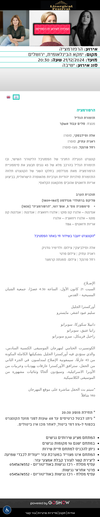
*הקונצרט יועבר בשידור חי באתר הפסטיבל (64, 236)
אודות (71, 512)
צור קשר (30, 512)
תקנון (62, 512)
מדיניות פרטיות (47, 512)
